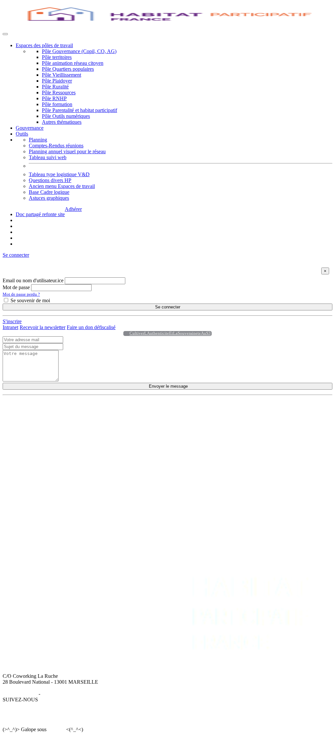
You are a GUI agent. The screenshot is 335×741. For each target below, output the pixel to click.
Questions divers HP (50, 180)
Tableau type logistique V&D (59, 174)
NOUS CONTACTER (99, 463)
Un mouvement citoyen (40, 423)
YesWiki (56, 729)
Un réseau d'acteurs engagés (45, 429)
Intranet (10, 327)
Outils (22, 134)
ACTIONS (215, 412)
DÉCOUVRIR (31, 412)
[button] (16, 255)
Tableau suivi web (47, 157)
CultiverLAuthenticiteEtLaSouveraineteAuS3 (170, 333)
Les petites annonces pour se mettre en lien (147, 423)
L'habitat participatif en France (134, 417)
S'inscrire (12, 321)
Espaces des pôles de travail (44, 45)
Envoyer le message (168, 386)
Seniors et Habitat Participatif (234, 423)
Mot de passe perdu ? (21, 294)
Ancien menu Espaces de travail (62, 186)
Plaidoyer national (222, 435)
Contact (83, 469)
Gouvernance (30, 128)
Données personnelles (64, 693)
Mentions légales (20, 693)
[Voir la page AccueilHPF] (124, 333)
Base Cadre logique (49, 192)
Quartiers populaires (224, 417)
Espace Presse (89, 475)
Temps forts (216, 441)
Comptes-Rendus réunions (56, 145)
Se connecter (167, 307)
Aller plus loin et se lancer (129, 429)
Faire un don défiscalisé (91, 327)
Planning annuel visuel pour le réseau (67, 151)
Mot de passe (16, 287)
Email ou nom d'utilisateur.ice (33, 280)
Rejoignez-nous (32, 435)
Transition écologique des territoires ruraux (248, 429)
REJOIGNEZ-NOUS (38, 463)
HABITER (114, 412)
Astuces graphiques (49, 198)
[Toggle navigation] (5, 34)
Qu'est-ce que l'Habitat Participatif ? (53, 417)
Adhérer (73, 209)
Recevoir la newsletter (42, 327)
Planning (38, 139)
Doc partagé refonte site (40, 214)
